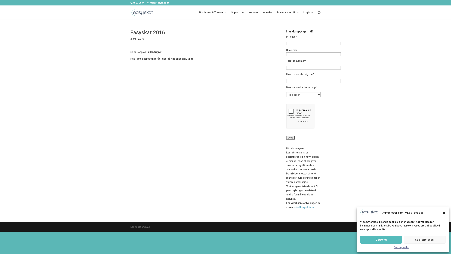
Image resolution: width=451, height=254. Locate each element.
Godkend (381, 239)
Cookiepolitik (401, 247)
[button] (444, 213)
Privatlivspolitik (286, 12)
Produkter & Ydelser (211, 12)
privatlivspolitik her (305, 207)
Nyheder (267, 12)
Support (236, 12)
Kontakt (253, 12)
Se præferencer (424, 239)
